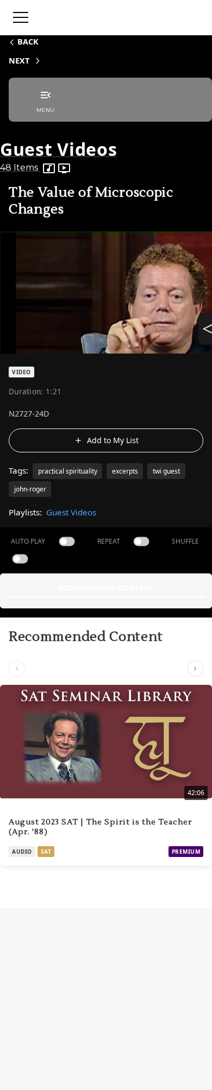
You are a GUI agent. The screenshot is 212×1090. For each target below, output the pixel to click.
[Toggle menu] (21, 17)
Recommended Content (106, 588)
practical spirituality (67, 471)
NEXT (19, 60)
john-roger (30, 489)
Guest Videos (71, 512)
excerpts (125, 471)
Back (28, 41)
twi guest (166, 471)
